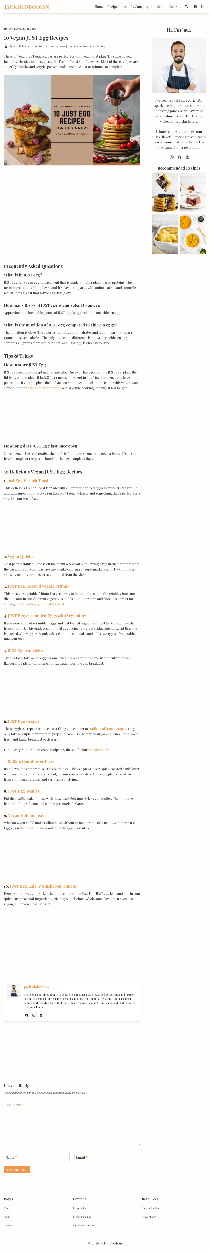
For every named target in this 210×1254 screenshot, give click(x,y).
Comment (14, 1105)
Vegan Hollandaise (25, 815)
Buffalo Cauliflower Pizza (31, 761)
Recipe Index (117, 6)
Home (99, 6)
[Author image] (6, 46)
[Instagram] (203, 6)
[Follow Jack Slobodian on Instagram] (34, 1015)
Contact (174, 6)
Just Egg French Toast (27, 480)
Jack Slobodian (21, 46)
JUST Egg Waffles (24, 791)
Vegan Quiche (20, 556)
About (160, 6)
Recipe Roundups (82, 1216)
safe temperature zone (44, 388)
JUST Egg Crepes (23, 721)
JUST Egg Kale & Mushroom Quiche (43, 886)
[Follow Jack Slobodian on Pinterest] (41, 1015)
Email (81, 1157)
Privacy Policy (149, 1216)
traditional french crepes (107, 728)
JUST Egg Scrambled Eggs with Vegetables (47, 615)
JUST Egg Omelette (25, 650)
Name (11, 1157)
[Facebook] (195, 6)
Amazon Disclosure (152, 1208)
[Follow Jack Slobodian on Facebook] (26, 1015)
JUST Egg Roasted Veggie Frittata (39, 586)
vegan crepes (99, 749)
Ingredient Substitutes (84, 1225)
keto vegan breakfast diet (45, 604)
